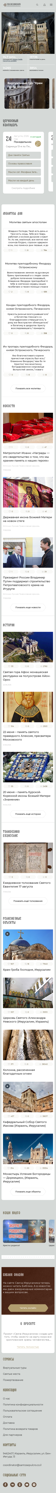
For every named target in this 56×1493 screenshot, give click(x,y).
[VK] (12, 1484)
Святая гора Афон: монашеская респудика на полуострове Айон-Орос (26, 675)
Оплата (7, 1416)
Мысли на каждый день (21, 180)
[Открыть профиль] (44, 4)
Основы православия (20, 163)
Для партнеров (12, 1435)
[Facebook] (5, 1484)
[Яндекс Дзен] (34, 1484)
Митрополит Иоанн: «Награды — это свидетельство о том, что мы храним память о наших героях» (26, 456)
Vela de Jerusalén (12, 5)
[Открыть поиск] (37, 4)
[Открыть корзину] (31, 4)
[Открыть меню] (51, 4)
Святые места (11, 1374)
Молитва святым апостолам (28, 222)
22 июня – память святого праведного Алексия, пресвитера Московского (27, 735)
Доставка (8, 1422)
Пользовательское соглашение (22, 1410)
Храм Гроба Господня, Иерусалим (26, 969)
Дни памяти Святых (19, 155)
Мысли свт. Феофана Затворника (24, 172)
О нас (6, 1398)
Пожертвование (13, 1380)
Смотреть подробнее (23, 188)
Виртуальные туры (15, 1367)
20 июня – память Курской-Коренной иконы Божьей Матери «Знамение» (26, 796)
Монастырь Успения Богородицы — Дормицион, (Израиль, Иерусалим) (26, 1177)
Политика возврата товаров (20, 1429)
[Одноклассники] (19, 1484)
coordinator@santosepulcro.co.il (22, 1465)
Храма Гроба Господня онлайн (12, 60)
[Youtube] (26, 1484)
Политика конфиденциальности (23, 1404)
